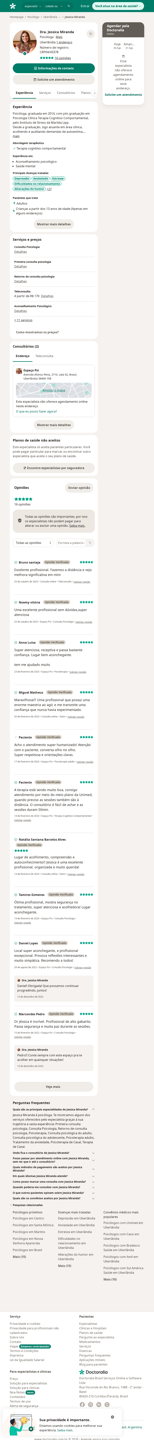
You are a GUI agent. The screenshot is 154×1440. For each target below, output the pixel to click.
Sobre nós (17, 1337)
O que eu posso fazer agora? (36, 411)
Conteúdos (17, 1397)
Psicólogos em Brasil (27, 1250)
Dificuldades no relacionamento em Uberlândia (72, 1243)
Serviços (45, 93)
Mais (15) (19, 1256)
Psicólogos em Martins (29, 1232)
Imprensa (16, 1355)
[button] (54, 68)
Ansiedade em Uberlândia (76, 1225)
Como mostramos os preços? (37, 332)
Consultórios (66, 93)
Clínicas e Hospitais (92, 1328)
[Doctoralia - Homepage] (14, 6)
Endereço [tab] (22, 356)
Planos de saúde (91, 1333)
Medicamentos (89, 1342)
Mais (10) (110, 1279)
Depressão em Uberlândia (76, 1218)
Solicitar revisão (81, 582)
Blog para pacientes (93, 1364)
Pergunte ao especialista (96, 1337)
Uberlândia (30, 378)
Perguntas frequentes (95, 1355)
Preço (14, 1379)
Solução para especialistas (28, 1383)
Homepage (16, 17)
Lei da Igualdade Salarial (27, 1360)
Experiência (24, 93)
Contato (15, 1342)
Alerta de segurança (24, 1406)
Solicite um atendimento (123, 95)
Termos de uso (20, 1401)
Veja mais (61, 1088)
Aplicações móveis (92, 1360)
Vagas (29, 1346)
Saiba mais (64, 1430)
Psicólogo (33, 17)
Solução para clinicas (24, 1388)
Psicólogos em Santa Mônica (33, 1225)
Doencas (85, 1351)
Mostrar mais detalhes (55, 225)
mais (16, 136)
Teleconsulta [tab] (44, 356)
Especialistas (88, 1324)
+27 (49, 189)
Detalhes (20, 252)
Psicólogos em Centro (28, 1218)
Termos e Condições (24, 1351)
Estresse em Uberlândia (75, 1232)
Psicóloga (47, 37)
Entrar (85, 6)
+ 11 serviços (23, 320)
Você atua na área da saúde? (116, 6)
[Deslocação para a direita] (94, 93)
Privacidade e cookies (25, 1324)
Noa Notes (22, 1392)
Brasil (72, 374)
